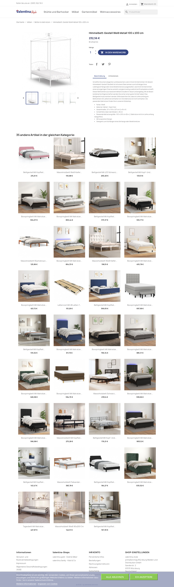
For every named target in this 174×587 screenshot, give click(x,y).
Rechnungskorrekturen (99, 564)
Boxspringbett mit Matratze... (34, 216)
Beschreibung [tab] (99, 76)
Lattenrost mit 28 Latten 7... (69, 305)
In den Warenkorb (113, 52)
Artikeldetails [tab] (113, 76)
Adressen (93, 567)
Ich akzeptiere (143, 576)
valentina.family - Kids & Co (64, 560)
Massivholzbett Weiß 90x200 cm (69, 526)
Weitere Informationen (26, 583)
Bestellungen (95, 560)
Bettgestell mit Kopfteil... (34, 172)
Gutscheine (94, 571)
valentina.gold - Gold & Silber (65, 557)
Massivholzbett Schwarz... (104, 393)
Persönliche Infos (96, 557)
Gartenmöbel (89, 12)
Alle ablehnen (115, 576)
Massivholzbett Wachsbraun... (34, 261)
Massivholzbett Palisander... (69, 482)
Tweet (103, 64)
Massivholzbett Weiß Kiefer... (69, 172)
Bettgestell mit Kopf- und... (140, 172)
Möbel (75, 12)
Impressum (21, 563)
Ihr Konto (94, 552)
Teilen (96, 64)
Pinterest (109, 64)
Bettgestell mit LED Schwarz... (105, 172)
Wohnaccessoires (110, 12)
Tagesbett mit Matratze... (34, 526)
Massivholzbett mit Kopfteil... (69, 438)
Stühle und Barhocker (56, 12)
